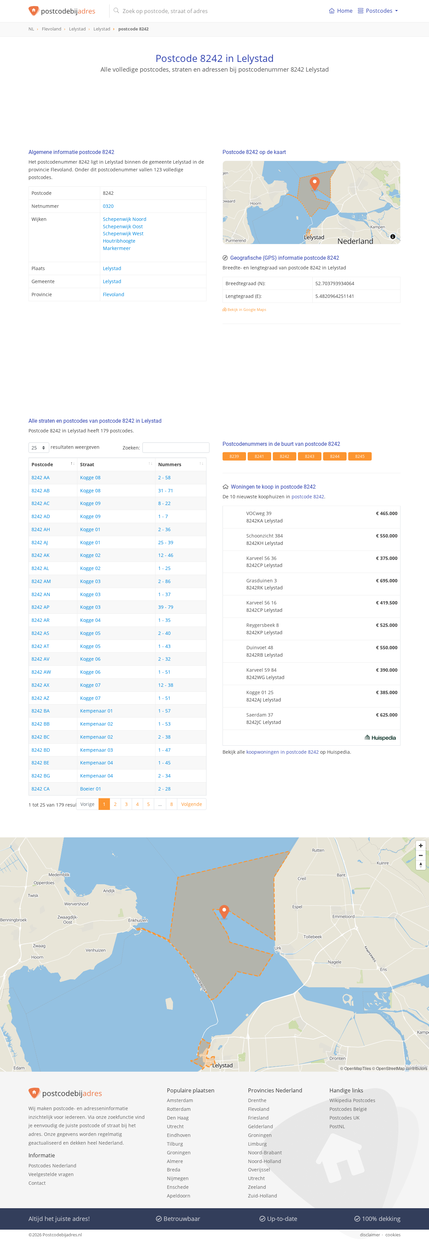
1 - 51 (164, 672)
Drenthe (257, 1100)
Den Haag (178, 1117)
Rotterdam (179, 1109)
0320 (108, 206)
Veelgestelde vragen (51, 1174)
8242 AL (40, 568)
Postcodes (379, 10)
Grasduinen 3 (261, 580)
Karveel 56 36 (261, 558)
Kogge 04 (90, 620)
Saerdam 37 (259, 715)
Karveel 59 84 (261, 670)
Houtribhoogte (119, 241)
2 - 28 (164, 789)
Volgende (191, 804)
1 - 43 (164, 646)
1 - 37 (164, 594)
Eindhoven (179, 1135)
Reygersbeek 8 (262, 625)
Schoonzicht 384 (264, 535)
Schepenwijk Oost (123, 226)
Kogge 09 (90, 503)
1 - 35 (164, 620)
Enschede (178, 1187)
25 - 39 (165, 542)
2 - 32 (164, 659)
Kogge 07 (90, 685)
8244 (335, 456)
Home (345, 10)
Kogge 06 (90, 659)
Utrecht (175, 1126)
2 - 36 (164, 529)
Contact (37, 1183)
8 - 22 (164, 503)
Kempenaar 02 (96, 724)
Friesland (258, 1117)
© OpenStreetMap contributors (399, 1068)
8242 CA (41, 789)
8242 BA (41, 711)
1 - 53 (164, 724)
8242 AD (41, 516)
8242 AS (40, 633)
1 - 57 (164, 711)
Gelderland (260, 1126)
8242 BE (40, 762)
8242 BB (41, 724)
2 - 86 (164, 581)
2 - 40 (164, 633)
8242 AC (41, 503)
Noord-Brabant (265, 1152)
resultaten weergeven (74, 447)
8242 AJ (40, 542)
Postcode (42, 464)
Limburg (257, 1144)
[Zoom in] (421, 845)
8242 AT (40, 646)
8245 (360, 456)
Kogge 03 (90, 581)
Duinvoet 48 (259, 647)
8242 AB (41, 490)
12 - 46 (165, 555)
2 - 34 (164, 775)
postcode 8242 (308, 496)
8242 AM (41, 581)
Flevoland (113, 294)
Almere (175, 1161)
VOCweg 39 (258, 513)
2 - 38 (164, 737)
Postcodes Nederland (52, 1165)
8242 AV (40, 659)
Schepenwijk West (123, 233)
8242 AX (40, 685)
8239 (234, 456)
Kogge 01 (90, 529)
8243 (309, 456)
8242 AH (41, 529)
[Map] (311, 202)
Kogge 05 (90, 633)
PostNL (337, 1126)
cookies (393, 1235)
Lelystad (112, 268)
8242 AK (41, 555)
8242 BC (41, 737)
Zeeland (257, 1187)
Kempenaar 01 (96, 711)
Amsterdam (180, 1100)
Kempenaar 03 (96, 750)
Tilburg (175, 1144)
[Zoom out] (421, 855)
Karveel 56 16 (261, 602)
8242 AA (41, 477)
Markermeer (117, 248)
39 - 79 (165, 607)
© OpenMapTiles (355, 1068)
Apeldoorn (178, 1195)
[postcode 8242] (66, 11)
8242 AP (40, 607)
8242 (284, 456)
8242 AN (41, 594)
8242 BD (41, 750)
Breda (173, 1169)
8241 (259, 456)
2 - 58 (164, 477)
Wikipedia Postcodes (352, 1100)
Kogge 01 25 (259, 692)
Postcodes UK (344, 1117)
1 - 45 (164, 762)
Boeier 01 (90, 789)
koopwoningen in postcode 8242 (282, 752)
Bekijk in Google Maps (246, 309)
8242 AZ (40, 698)
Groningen (179, 1152)
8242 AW (41, 672)
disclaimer (370, 1235)
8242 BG (41, 775)
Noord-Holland (264, 1161)
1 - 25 (164, 568)
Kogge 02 (90, 555)
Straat (87, 464)
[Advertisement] (214, 104)
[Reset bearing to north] (421, 865)
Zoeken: (131, 447)
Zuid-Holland (262, 1195)
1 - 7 (163, 516)
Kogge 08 (90, 477)
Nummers (169, 464)
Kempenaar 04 (96, 762)
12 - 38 (165, 685)
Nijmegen (178, 1178)
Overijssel (259, 1169)
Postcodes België (348, 1109)
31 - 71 (165, 490)
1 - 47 (164, 750)
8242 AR (41, 620)
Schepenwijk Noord (124, 219)
